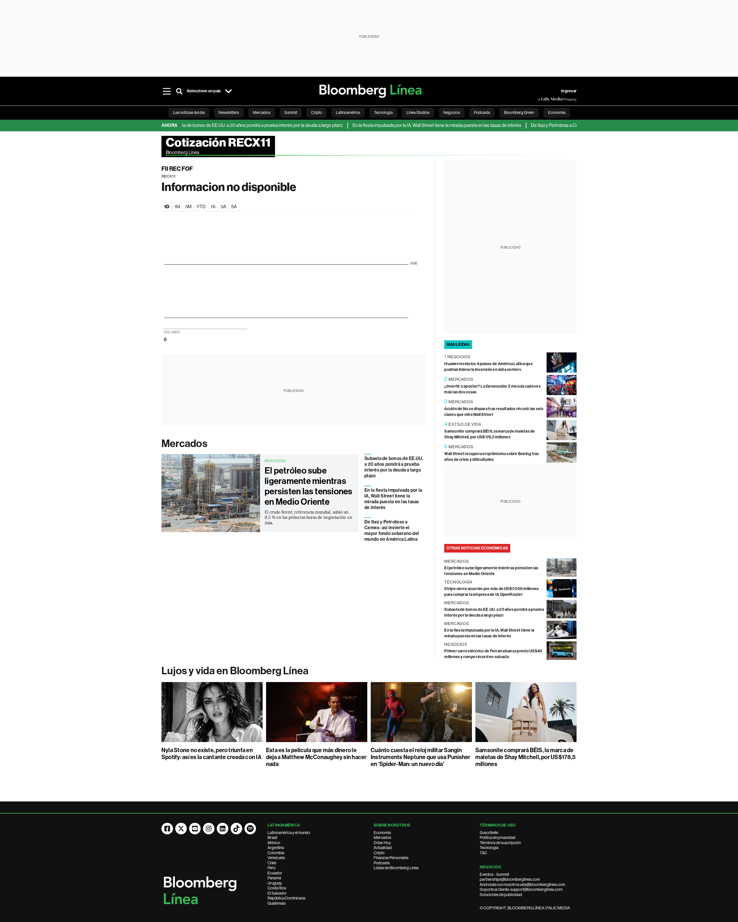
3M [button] (188, 206)
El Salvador (277, 893)
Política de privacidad (497, 837)
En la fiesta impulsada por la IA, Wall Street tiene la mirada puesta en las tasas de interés (415, 125)
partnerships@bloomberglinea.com (510, 879)
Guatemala (277, 903)
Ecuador (275, 873)
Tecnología (489, 847)
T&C (483, 852)
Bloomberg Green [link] (519, 112)
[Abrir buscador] (179, 91)
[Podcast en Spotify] (250, 828)
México (274, 842)
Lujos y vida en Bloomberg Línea (234, 671)
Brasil (272, 837)
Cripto (379, 852)
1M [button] (177, 206)
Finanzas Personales (391, 857)
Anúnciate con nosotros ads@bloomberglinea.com (522, 884)
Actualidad (383, 847)
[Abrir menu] (166, 91)
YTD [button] (201, 206)
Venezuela (276, 857)
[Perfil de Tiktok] (236, 828)
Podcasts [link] (482, 112)
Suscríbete (489, 832)
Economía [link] (556, 112)
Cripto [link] (316, 112)
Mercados (184, 443)
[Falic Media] (542, 99)
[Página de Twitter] (181, 828)
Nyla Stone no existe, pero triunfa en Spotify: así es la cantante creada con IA (211, 753)
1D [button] (166, 206)
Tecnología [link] (383, 112)
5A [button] (234, 206)
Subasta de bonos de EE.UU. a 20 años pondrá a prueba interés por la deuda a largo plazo (234, 125)
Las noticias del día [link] (189, 112)
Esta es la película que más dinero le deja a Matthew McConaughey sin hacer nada (316, 757)
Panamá (274, 878)
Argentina (276, 847)
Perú (271, 867)
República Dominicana (286, 898)
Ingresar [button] (569, 91)
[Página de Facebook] (167, 828)
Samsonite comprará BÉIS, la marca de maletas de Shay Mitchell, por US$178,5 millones (525, 757)
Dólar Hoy (382, 842)
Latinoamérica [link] (348, 112)
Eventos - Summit (494, 874)
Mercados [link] (261, 112)
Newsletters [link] (229, 112)
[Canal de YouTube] (195, 828)
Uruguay (275, 883)
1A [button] (213, 206)
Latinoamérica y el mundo (289, 832)
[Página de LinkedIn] (222, 828)
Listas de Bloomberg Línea (396, 867)
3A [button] (223, 206)
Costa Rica (277, 888)
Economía (382, 832)
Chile (272, 863)
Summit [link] (290, 112)
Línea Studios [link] (418, 112)
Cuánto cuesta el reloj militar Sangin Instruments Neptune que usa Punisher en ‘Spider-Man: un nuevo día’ (420, 757)
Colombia (276, 852)
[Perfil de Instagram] (208, 828)
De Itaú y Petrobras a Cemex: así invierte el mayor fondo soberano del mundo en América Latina (391, 530)
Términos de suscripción (500, 842)
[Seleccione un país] (228, 91)
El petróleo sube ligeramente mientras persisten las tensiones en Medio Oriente (309, 486)
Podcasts (382, 863)
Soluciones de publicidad (501, 894)
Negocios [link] (451, 112)
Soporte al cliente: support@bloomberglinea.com (521, 889)
